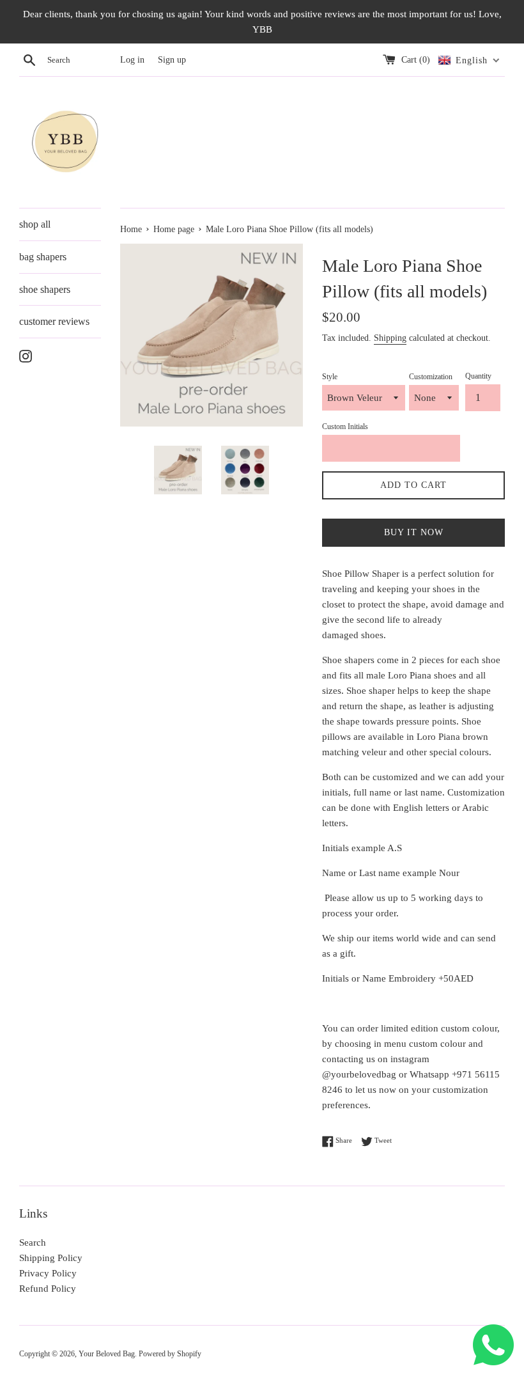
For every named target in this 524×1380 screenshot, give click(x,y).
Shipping (390, 338)
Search (32, 1242)
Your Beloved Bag (107, 1353)
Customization (430, 376)
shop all (34, 224)
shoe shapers (44, 289)
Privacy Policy (48, 1273)
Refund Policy (47, 1288)
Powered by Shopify (170, 1353)
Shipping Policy (50, 1258)
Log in (132, 60)
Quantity (478, 376)
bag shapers (42, 256)
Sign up (172, 60)
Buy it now (413, 532)
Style (329, 376)
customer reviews (54, 321)
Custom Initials (345, 426)
